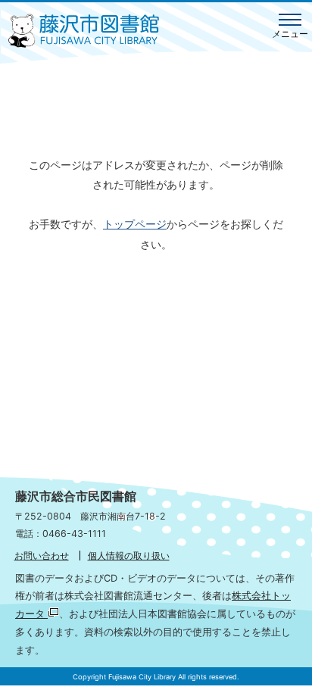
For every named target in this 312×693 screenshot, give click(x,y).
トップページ (135, 223)
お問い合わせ (41, 555)
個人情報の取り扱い (129, 555)
